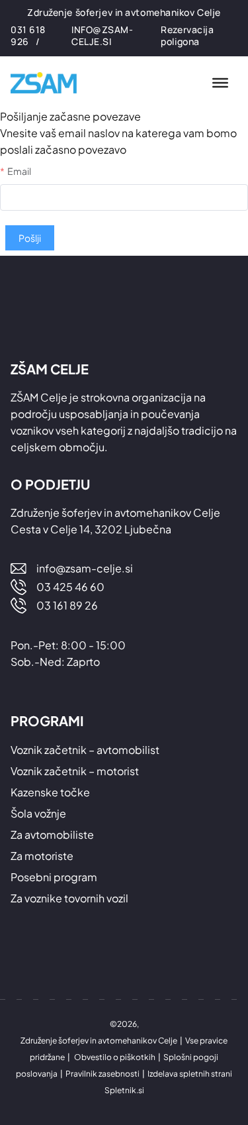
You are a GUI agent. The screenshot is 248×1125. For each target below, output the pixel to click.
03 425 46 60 (70, 587)
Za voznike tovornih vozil (69, 898)
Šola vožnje (38, 813)
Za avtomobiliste (52, 834)
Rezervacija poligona (187, 35)
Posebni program (54, 877)
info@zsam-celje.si (102, 35)
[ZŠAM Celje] (50, 83)
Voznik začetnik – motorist (75, 771)
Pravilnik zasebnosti (102, 1074)
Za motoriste (42, 856)
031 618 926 (28, 35)
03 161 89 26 (67, 605)
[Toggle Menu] (220, 82)
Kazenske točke (50, 792)
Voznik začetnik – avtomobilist (85, 750)
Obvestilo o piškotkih (114, 1057)
